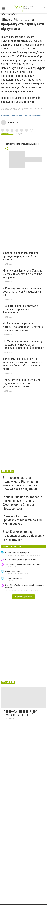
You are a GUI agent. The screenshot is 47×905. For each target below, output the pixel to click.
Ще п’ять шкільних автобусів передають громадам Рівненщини (20, 309)
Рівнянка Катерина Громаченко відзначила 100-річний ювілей (23, 520)
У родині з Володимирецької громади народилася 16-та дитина (20, 256)
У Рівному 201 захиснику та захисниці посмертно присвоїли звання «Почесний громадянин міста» (22, 364)
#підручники (5, 115)
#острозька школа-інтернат (30, 115)
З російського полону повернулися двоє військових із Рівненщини (23, 535)
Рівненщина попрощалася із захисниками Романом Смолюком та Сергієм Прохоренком (22, 503)
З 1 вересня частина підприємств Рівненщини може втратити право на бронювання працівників (20, 483)
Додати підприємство (23, 597)
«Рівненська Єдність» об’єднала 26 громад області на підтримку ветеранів (22, 274)
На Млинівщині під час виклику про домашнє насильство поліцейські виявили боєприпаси (23, 344)
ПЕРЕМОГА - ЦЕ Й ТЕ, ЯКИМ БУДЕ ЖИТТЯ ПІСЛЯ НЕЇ (20, 713)
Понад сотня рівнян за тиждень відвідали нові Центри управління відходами (22, 383)
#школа (15, 115)
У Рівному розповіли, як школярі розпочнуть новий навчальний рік (23, 292)
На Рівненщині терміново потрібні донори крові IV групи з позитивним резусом (23, 327)
